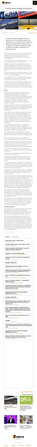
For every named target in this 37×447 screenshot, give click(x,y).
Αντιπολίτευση (19, 254)
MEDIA (15, 294)
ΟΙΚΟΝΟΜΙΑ (34, 32)
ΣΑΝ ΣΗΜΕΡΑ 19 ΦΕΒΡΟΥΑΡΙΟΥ (10, 262)
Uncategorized (16, 298)
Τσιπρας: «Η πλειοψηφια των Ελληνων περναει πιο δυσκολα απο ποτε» (10, 427)
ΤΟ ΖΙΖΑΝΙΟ (30, 32)
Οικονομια (13, 445)
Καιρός (17, 259)
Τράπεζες (12, 232)
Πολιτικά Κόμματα (24, 254)
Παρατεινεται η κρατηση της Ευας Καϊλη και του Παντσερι (16, 266)
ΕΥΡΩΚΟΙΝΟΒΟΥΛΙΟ (19, 267)
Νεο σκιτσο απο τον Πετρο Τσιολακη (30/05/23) (14, 240)
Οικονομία (8, 232)
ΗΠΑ (20, 312)
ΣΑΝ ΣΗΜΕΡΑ (7, 320)
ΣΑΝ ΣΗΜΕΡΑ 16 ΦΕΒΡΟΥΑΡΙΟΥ (10, 297)
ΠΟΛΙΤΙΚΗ (15, 254)
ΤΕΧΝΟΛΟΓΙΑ (18, 312)
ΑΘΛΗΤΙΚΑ (14, 250)
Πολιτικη (6, 445)
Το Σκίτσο (13, 241)
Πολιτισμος (21, 445)
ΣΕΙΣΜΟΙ (17, 317)
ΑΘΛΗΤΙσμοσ (28, 445)
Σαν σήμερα (15, 263)
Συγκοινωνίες (14, 245)
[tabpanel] (18, 313)
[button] (35, 3)
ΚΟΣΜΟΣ (15, 312)
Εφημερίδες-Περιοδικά (19, 294)
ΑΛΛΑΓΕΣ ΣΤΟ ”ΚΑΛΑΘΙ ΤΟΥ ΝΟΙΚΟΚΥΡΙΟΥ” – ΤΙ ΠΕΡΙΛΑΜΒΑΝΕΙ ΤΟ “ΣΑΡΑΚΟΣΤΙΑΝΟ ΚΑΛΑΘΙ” (26, 427)
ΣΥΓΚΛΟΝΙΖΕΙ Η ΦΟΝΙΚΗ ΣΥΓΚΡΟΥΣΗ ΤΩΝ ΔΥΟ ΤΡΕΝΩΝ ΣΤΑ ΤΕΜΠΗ (17, 244)
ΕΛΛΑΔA (15, 259)
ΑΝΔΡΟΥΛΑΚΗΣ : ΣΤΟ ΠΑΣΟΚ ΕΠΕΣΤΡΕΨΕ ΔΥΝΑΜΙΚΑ (14, 253)
